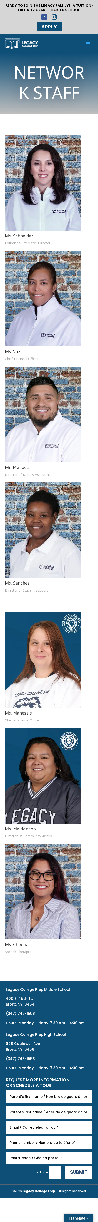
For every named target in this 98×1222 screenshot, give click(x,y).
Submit (78, 1172)
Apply (49, 26)
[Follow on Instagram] (54, 17)
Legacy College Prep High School (36, 1034)
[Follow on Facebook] (44, 17)
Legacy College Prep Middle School (38, 989)
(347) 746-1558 (20, 1013)
